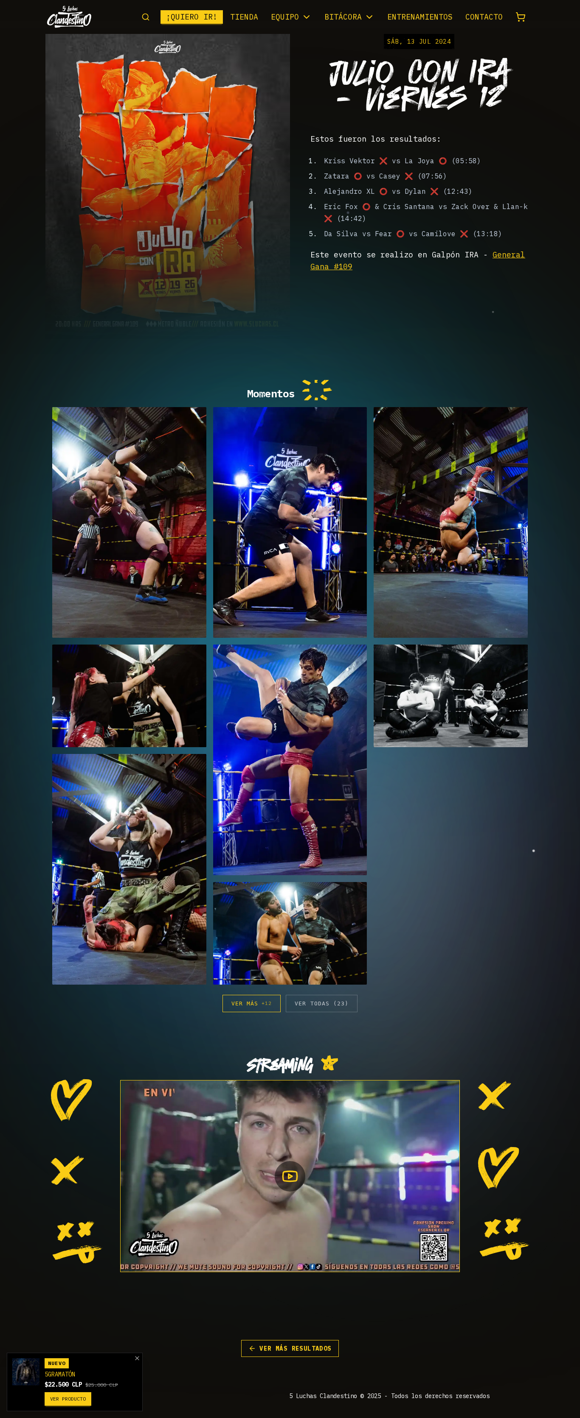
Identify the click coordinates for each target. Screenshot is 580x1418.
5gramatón (60, 1374)
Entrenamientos (420, 17)
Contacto (484, 17)
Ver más (251, 1003)
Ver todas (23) (322, 1003)
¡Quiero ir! (191, 17)
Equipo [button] (285, 17)
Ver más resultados (295, 1348)
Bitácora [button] (343, 17)
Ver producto (68, 1399)
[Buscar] (145, 17)
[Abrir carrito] (520, 17)
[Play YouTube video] (290, 1176)
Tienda (244, 17)
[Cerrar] (137, 1358)
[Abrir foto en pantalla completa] (129, 522)
